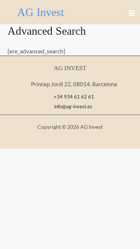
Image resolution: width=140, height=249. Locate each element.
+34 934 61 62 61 (74, 97)
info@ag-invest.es (72, 106)
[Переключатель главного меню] (132, 13)
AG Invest (40, 12)
